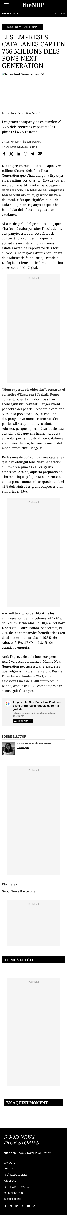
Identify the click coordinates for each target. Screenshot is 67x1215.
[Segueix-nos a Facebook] (5, 1206)
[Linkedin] (18, 153)
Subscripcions (12, 1199)
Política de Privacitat (17, 1187)
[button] (6, 5)
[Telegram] (32, 153)
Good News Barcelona (22, 27)
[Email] (39, 153)
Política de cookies (15, 1174)
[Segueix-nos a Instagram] (22, 1206)
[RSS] (34, 1206)
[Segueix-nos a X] (11, 1206)
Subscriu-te (10, 13)
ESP (63, 13)
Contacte (9, 1162)
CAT (57, 13)
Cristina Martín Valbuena (21, 141)
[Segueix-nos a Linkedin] (17, 1206)
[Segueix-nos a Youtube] (28, 1206)
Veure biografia (23, 748)
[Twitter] (11, 153)
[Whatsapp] (25, 153)
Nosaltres (10, 1168)
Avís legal (10, 1180)
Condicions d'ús (13, 1193)
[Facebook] (4, 153)
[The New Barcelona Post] (21, 1140)
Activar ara (21, 721)
